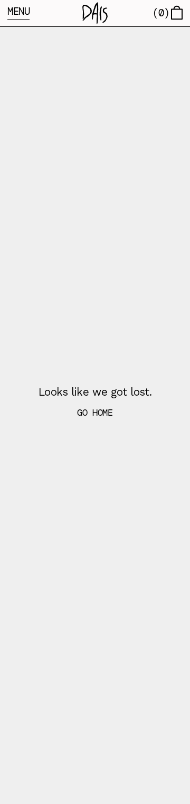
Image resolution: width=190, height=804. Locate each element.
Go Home (94, 412)
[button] (95, 13)
